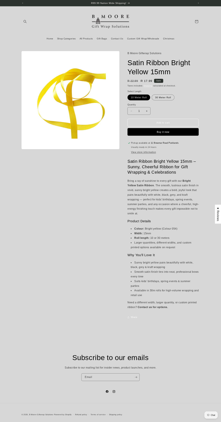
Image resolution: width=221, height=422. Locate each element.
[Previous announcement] (22, 3)
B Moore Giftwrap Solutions (41, 415)
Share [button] (134, 317)
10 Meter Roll (139, 97)
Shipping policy (115, 414)
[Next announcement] (198, 3)
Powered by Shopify (63, 415)
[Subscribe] (135, 377)
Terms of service (98, 414)
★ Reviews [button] (218, 214)
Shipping (148, 86)
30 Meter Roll (163, 97)
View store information (143, 152)
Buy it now (163, 132)
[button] (25, 21)
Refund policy (81, 414)
